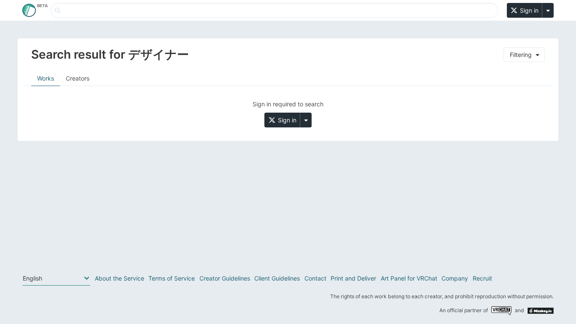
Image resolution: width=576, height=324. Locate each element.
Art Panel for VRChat (409, 278)
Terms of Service (171, 278)
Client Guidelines (277, 278)
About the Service (119, 278)
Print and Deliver (353, 278)
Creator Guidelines (224, 278)
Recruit (482, 278)
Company (454, 278)
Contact (315, 278)
